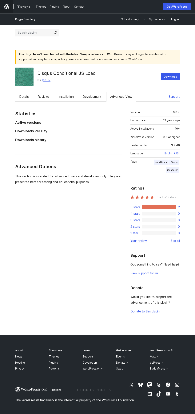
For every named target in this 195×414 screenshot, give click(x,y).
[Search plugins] (55, 32)
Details (24, 96)
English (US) (172, 153)
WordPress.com (161, 350)
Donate (122, 362)
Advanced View (121, 96)
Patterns (54, 368)
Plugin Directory (25, 19)
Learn (86, 350)
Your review (138, 241)
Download (170, 76)
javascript (172, 170)
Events (120, 356)
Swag (121, 368)
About (19, 350)
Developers (90, 362)
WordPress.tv (93, 368)
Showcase (55, 350)
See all (175, 241)
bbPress (157, 362)
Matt (154, 356)
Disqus (174, 162)
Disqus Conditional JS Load (66, 73)
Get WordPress (177, 6)
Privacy (20, 368)
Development (92, 96)
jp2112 (46, 80)
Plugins (53, 362)
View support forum (144, 273)
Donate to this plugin (145, 311)
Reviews (44, 96)
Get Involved (124, 350)
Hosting (20, 362)
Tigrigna (57, 389)
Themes (54, 356)
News (18, 356)
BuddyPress (159, 368)
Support (174, 96)
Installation (66, 96)
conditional (161, 162)
